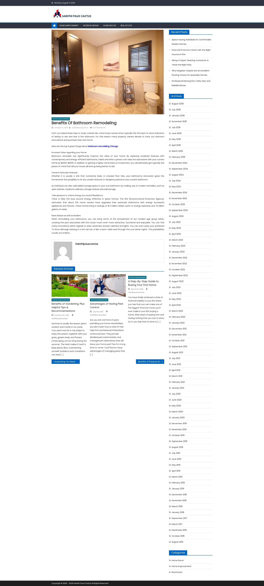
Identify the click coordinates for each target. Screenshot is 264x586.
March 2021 (177, 376)
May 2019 (176, 465)
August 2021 (177, 352)
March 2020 (177, 411)
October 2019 (178, 435)
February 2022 (178, 317)
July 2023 (176, 222)
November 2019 (179, 429)
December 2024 (179, 163)
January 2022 (178, 322)
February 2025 (178, 157)
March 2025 (177, 151)
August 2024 (178, 174)
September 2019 (179, 441)
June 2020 (177, 399)
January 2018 (178, 512)
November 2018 (179, 500)
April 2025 (176, 145)
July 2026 (176, 109)
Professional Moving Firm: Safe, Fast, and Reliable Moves (191, 83)
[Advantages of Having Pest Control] (108, 285)
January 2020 (178, 417)
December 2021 (179, 328)
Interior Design (91, 25)
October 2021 (178, 340)
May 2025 (176, 139)
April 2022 (176, 305)
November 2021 (179, 334)
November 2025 (179, 121)
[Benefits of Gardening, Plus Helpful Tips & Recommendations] (70, 285)
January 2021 (178, 388)
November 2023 (179, 198)
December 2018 (179, 494)
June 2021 (176, 364)
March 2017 (177, 524)
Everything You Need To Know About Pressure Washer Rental (67, 361)
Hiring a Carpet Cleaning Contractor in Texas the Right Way (190, 62)
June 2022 (177, 293)
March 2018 (177, 506)
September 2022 (180, 275)
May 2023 (176, 228)
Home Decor (109, 25)
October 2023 (178, 204)
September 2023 (180, 210)
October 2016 (178, 536)
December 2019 (179, 423)
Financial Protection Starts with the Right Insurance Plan (191, 52)
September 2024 (180, 168)
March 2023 (177, 240)
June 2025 (177, 133)
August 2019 (177, 447)
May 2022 (176, 299)
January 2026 (178, 115)
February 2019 (178, 482)
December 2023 (179, 192)
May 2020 (176, 405)
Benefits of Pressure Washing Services (151, 361)
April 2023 (176, 234)
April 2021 (176, 370)
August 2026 (178, 103)
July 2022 (176, 287)
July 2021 (176, 358)
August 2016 (177, 542)
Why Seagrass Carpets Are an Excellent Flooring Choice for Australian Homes (190, 72)
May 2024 (176, 186)
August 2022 (178, 281)
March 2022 (177, 311)
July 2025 (176, 127)
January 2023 (178, 251)
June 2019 (176, 459)
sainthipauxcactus (80, 127)
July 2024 (176, 180)
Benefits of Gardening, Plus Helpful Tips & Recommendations (68, 307)
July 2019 (176, 453)
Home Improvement (69, 25)
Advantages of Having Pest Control (106, 305)
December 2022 (179, 257)
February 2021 (178, 382)
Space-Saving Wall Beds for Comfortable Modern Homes (191, 41)
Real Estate (126, 25)
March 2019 (177, 476)
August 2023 (178, 216)
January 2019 (178, 488)
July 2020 (176, 394)
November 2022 (179, 263)
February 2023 (178, 245)
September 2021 (179, 346)
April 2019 (176, 470)
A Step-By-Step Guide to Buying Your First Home (143, 283)
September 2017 (179, 518)
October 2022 (178, 269)
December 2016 (179, 530)
